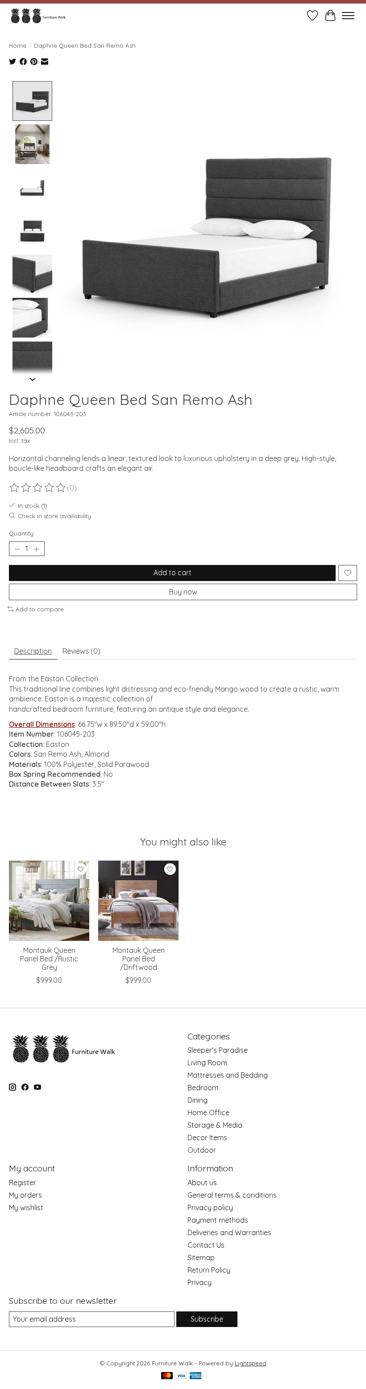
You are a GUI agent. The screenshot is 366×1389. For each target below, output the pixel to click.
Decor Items (207, 1137)
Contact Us (206, 1245)
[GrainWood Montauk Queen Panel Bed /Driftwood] (138, 901)
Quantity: (22, 533)
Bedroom (202, 1087)
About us (202, 1182)
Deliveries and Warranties (229, 1232)
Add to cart (172, 572)
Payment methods (217, 1220)
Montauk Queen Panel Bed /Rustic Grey (49, 959)
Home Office (208, 1112)
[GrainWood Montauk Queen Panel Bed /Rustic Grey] (49, 901)
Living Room (207, 1062)
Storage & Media (214, 1125)
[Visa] (181, 1376)
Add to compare (40, 609)
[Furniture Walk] (38, 15)
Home (17, 45)
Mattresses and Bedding (227, 1075)
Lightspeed (250, 1363)
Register (22, 1182)
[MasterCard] (167, 1376)
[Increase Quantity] (36, 549)
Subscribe (207, 1319)
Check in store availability (54, 515)
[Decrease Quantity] (17, 549)
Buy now (183, 591)
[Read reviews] (38, 487)
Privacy (199, 1282)
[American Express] (195, 1376)
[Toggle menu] (348, 16)
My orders (25, 1195)
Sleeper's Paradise (217, 1050)
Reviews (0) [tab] (81, 651)
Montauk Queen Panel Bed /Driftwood (138, 959)
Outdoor (201, 1150)
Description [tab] (33, 651)
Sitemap (201, 1257)
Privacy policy (210, 1207)
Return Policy (208, 1269)
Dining (197, 1100)
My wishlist (26, 1207)
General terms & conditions (232, 1195)
